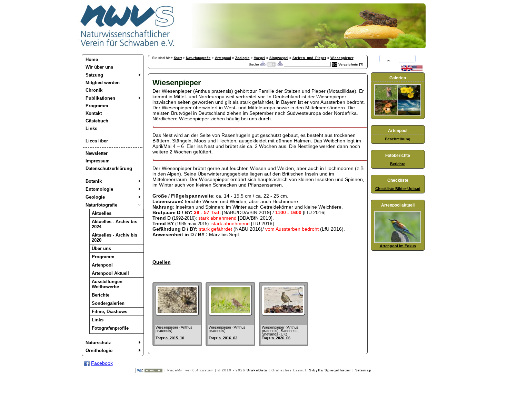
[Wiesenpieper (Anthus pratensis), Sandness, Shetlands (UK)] (283, 314)
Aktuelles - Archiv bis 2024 (114, 224)
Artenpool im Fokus (398, 246)
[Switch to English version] (412, 69)
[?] (361, 64)
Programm (97, 105)
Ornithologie (99, 350)
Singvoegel (278, 58)
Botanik (94, 181)
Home (92, 59)
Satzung (94, 75)
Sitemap (363, 370)
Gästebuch (97, 120)
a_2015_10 (175, 338)
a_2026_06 (281, 338)
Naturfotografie (101, 205)
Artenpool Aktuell (110, 273)
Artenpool (102, 265)
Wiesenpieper (342, 58)
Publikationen (100, 98)
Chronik (94, 90)
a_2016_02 (228, 338)
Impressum (98, 160)
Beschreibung (397, 139)
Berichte (100, 295)
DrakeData (257, 370)
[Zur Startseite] (127, 46)
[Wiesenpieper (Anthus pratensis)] (177, 314)
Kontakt (94, 113)
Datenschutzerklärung (109, 168)
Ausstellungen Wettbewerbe (107, 284)
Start (178, 58)
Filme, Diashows (109, 311)
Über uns (101, 248)
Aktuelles (101, 213)
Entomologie (99, 189)
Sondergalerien (108, 303)
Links (91, 128)
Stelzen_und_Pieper (309, 58)
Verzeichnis (348, 64)
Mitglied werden (103, 82)
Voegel (259, 58)
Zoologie (242, 58)
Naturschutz (98, 342)
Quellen (161, 262)
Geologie (95, 197)
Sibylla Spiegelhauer (330, 370)
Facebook (102, 363)
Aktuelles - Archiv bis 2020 (114, 237)
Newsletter (97, 153)
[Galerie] (397, 114)
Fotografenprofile (110, 328)
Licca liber (97, 140)
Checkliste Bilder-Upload (397, 189)
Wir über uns (99, 67)
